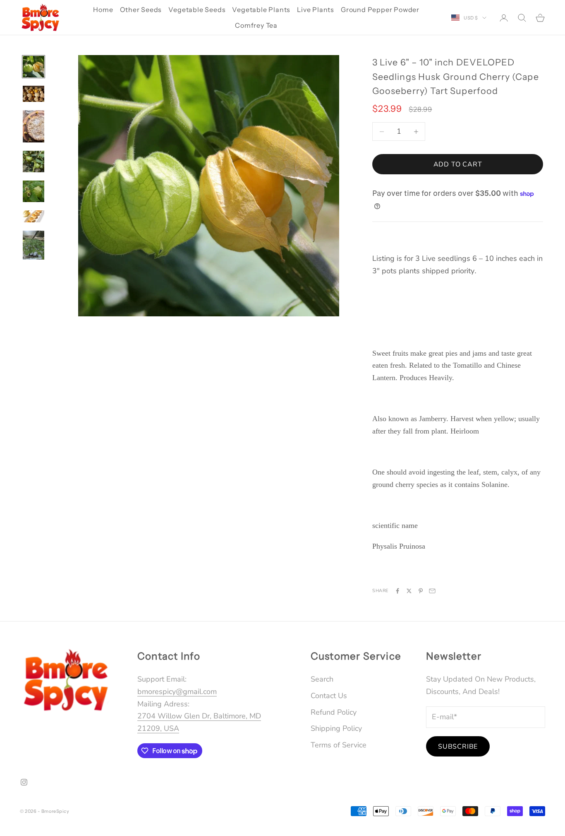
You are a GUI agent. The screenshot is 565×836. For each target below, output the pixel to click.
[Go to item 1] (33, 66)
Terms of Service (338, 745)
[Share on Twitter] (409, 591)
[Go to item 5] (33, 191)
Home (103, 9)
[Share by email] (432, 591)
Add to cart (457, 164)
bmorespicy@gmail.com (177, 691)
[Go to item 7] (33, 245)
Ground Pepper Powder (380, 9)
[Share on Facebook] (397, 591)
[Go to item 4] (33, 161)
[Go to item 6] (33, 216)
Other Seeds (141, 9)
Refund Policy (334, 712)
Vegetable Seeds (196, 9)
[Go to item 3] (33, 126)
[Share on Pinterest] (420, 591)
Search (322, 679)
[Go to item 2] (33, 94)
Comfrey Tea (256, 25)
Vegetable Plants (261, 9)
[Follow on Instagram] (24, 782)
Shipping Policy (336, 728)
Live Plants (315, 9)
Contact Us (329, 696)
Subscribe (458, 746)
